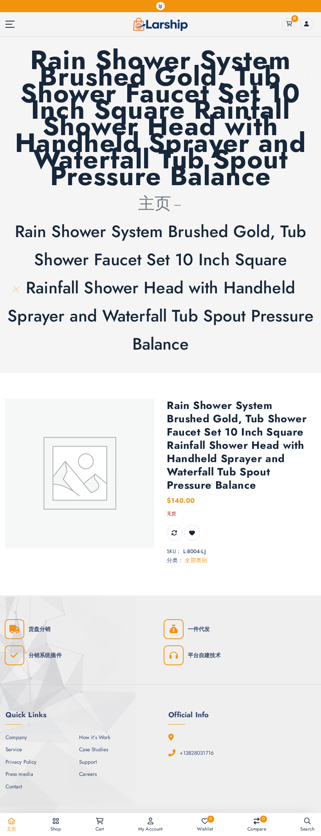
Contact (13, 786)
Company (16, 737)
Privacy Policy (21, 762)
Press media (19, 774)
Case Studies (93, 749)
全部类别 (196, 560)
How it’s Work (95, 737)
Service (13, 749)
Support (88, 762)
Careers (88, 774)
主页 (154, 203)
